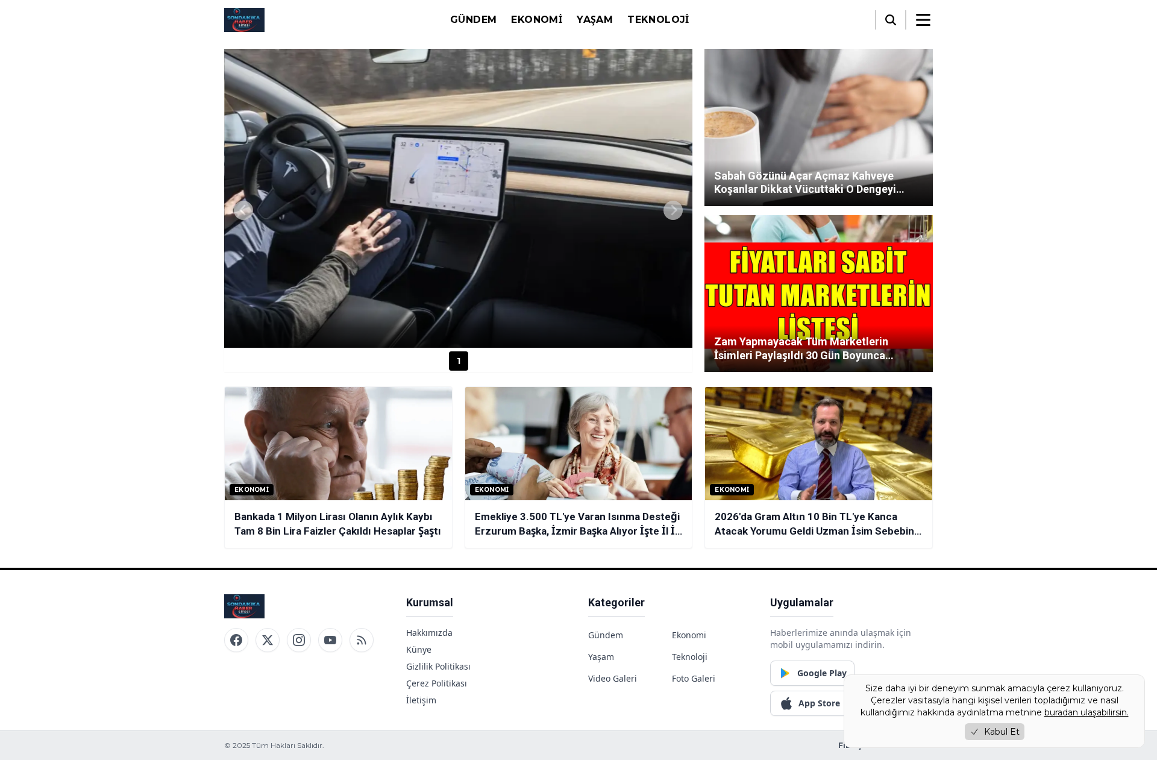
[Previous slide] (243, 210)
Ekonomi (536, 19)
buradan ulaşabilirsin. (1086, 712)
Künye (418, 649)
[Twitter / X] (268, 640)
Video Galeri (612, 678)
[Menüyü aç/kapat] (923, 20)
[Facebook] (236, 640)
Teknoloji (658, 19)
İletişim (421, 700)
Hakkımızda (429, 632)
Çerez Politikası (436, 683)
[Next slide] (673, 210)
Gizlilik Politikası (438, 666)
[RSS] (362, 640)
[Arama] (890, 20)
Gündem (473, 19)
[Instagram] (299, 640)
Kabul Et (1002, 731)
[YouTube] (330, 640)
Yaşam (595, 19)
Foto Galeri (693, 678)
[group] (458, 198)
